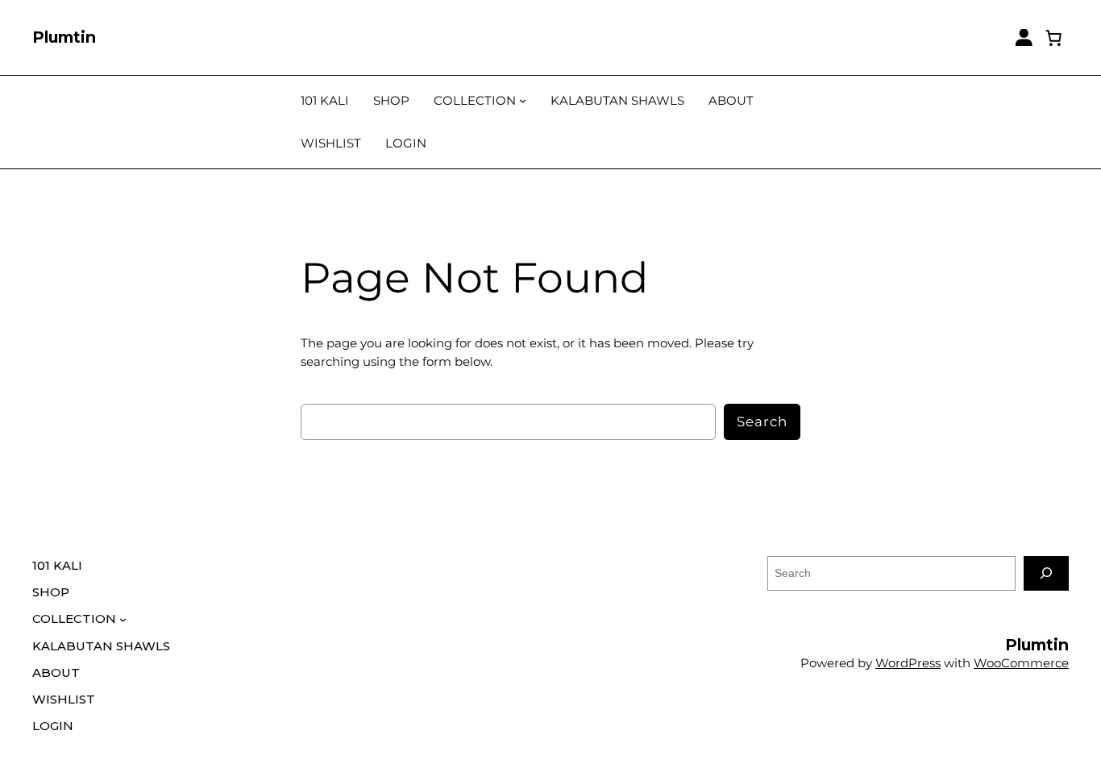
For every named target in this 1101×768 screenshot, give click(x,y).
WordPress (908, 662)
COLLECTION (475, 100)
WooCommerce (1021, 662)
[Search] (1046, 573)
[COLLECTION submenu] (522, 100)
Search (762, 421)
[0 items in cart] (1054, 37)
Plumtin (64, 37)
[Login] (1024, 37)
